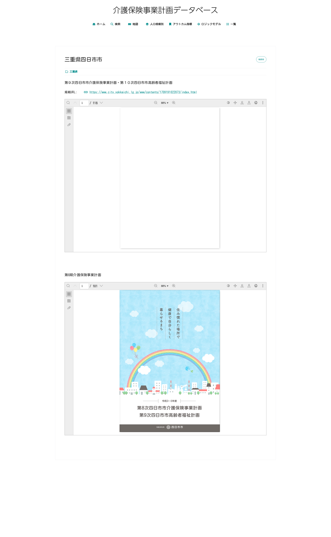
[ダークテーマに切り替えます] (228, 103)
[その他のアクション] (263, 103)
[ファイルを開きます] (242, 103)
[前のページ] (75, 103)
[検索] (68, 103)
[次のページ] (101, 103)
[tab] (69, 111)
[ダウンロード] (249, 103)
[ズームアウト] (156, 103)
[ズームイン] (174, 103)
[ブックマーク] (69, 118)
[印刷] (256, 103)
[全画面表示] (235, 103)
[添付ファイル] (69, 125)
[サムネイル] (69, 111)
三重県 (74, 71)
